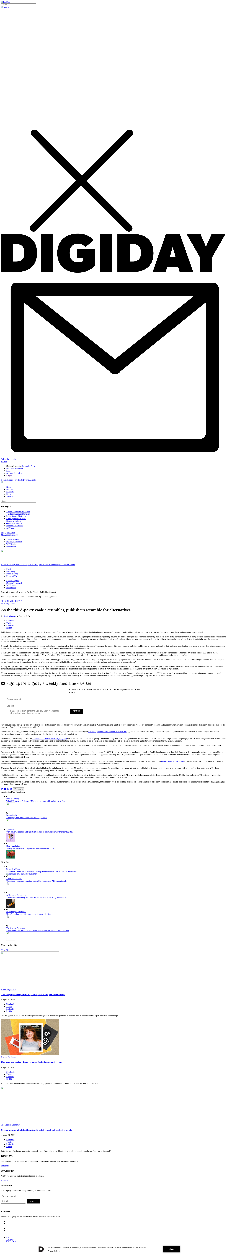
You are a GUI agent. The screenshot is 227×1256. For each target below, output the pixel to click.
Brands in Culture (13, 521)
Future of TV (11, 576)
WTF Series (11, 544)
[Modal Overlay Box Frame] (113, 700)
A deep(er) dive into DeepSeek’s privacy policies (26, 818)
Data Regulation (8, 603)
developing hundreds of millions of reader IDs (107, 732)
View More (6, 950)
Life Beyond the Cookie (16, 518)
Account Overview (14, 473)
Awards (32, 480)
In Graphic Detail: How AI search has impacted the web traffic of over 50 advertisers (41, 871)
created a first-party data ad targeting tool (49, 738)
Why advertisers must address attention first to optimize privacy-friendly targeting (39, 832)
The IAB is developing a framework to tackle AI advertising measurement (37, 897)
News (3, 480)
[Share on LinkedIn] (2, 789)
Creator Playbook (8, 1057)
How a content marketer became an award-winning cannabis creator (31, 1062)
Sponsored (10, 829)
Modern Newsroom (14, 526)
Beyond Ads (11, 815)
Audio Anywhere (8, 989)
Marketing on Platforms (16, 516)
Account (4, 1180)
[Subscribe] (113, 457)
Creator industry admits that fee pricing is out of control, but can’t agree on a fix (36, 1130)
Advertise (10, 1240)
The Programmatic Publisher (18, 511)
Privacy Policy (12, 1242)
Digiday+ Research (14, 542)
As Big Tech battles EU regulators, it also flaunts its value (30, 848)
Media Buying (12, 574)
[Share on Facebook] (5, 789)
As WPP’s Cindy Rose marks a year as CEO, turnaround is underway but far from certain (38, 564)
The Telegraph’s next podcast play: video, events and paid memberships (33, 994)
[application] (113, 1249)
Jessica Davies (10, 616)
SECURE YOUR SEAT (11, 601)
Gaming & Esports (14, 523)
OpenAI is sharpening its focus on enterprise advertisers (29, 914)
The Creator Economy (15, 928)
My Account (6, 535)
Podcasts (19, 480)
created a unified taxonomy (172, 761)
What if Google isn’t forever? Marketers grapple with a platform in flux (35, 801)
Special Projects (12, 539)
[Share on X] (8, 789)
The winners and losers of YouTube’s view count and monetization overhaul (37, 930)
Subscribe (5, 459)
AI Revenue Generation (16, 895)
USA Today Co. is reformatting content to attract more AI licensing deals (36, 881)
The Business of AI (14, 878)
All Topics (10, 528)
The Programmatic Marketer (18, 514)
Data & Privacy (12, 799)
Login (13, 459)
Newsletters (11, 546)
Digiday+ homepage (14, 468)
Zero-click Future (13, 869)
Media (9, 569)
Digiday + (10, 480)
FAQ (8, 471)
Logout (9, 475)
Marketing (10, 571)
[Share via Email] (11, 789)
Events (26, 480)
